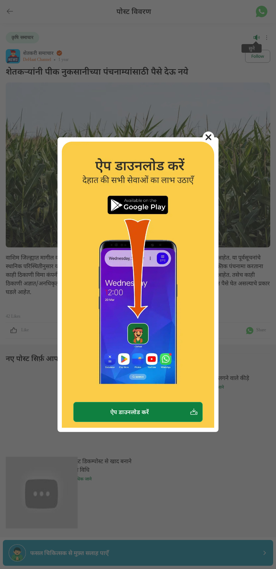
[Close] (208, 137)
